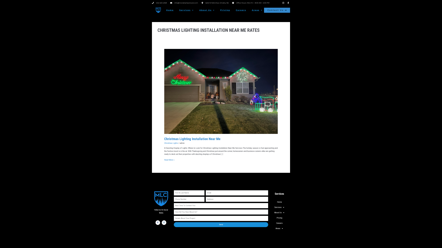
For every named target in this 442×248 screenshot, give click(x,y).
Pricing (225, 10)
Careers (241, 10)
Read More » (169, 159)
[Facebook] (158, 222)
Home (170, 10)
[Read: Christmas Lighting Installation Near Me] (221, 91)
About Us (205, 10)
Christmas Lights (171, 143)
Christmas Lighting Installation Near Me (192, 139)
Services (185, 10)
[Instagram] (164, 222)
